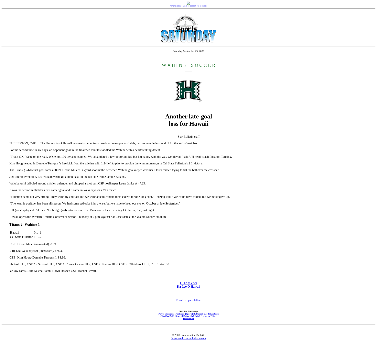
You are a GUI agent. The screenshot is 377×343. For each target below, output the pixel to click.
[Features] (180, 314)
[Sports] (189, 314)
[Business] (169, 314)
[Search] (179, 316)
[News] (161, 314)
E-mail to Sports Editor (188, 300)
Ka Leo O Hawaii (188, 286)
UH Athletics (188, 283)
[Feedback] (188, 318)
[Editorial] (198, 314)
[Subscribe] (188, 316)
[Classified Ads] (167, 316)
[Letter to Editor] (209, 316)
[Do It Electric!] (211, 314)
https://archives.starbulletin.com (188, 338)
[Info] (197, 316)
